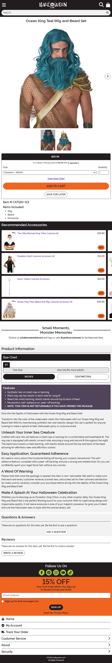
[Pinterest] (49, 572)
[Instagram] (56, 572)
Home (10, 619)
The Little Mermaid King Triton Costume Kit (37, 233)
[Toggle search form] (101, 4)
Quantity (102, 167)
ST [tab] (6, 364)
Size (5, 167)
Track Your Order (17, 632)
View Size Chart (56, 178)
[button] (108, 4)
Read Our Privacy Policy (56, 613)
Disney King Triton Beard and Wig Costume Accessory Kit (44, 302)
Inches (29, 376)
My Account (14, 625)
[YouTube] (63, 572)
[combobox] (53, 12)
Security (7, 651)
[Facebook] (42, 572)
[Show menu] (4, 5)
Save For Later (56, 194)
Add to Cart (56, 186)
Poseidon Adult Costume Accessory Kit (36, 256)
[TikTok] (70, 572)
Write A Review (13, 553)
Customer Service (13, 638)
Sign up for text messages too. (22, 601)
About (5, 645)
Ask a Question (56, 532)
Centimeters (83, 376)
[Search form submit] (107, 12)
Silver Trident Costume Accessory (33, 279)
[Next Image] (108, 76)
